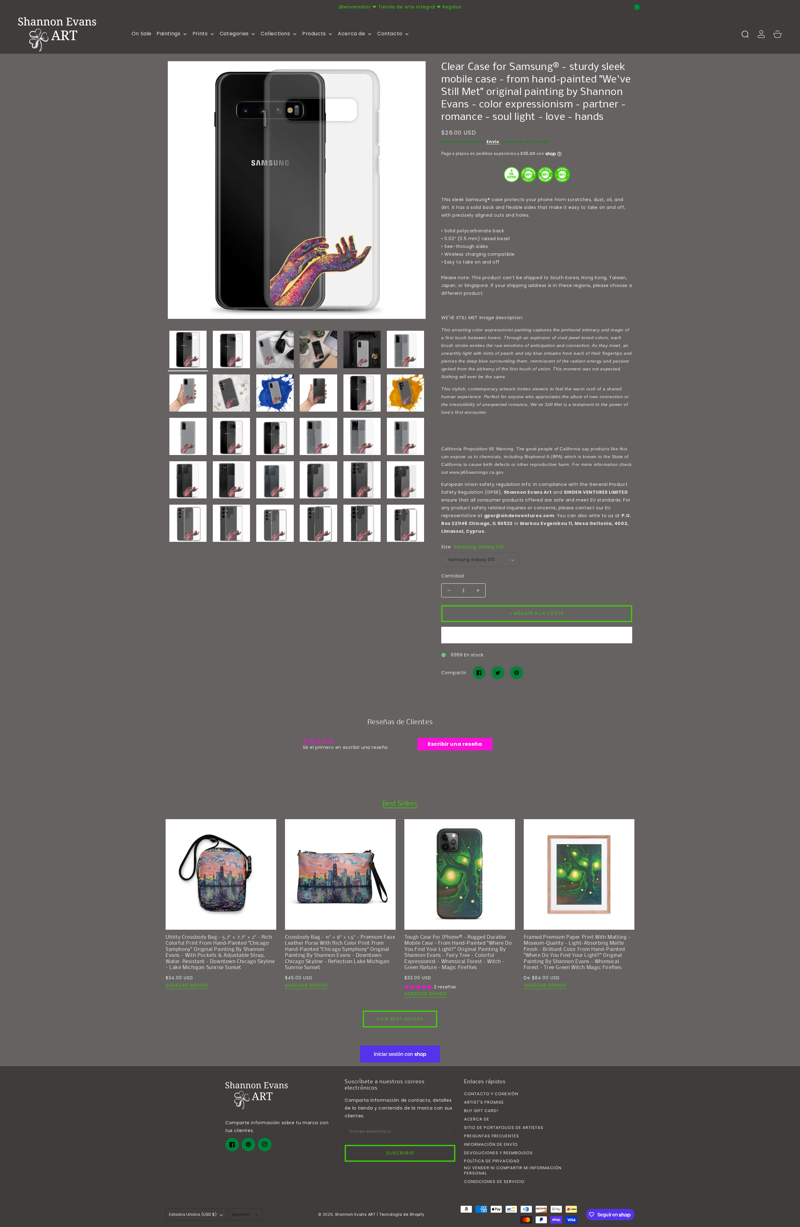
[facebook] (232, 1144)
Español (240, 1214)
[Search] (745, 34)
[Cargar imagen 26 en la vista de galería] (231, 525)
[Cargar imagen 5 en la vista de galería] (362, 351)
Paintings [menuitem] (168, 33)
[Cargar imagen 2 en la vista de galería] (231, 351)
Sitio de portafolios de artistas (503, 1128)
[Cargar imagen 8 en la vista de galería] (231, 394)
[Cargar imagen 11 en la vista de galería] (362, 394)
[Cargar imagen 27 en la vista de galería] (275, 525)
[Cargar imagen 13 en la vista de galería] (188, 438)
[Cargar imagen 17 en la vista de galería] (362, 438)
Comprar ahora (537, 635)
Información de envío (491, 1144)
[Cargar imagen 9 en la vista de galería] (275, 394)
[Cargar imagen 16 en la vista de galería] (318, 438)
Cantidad (452, 576)
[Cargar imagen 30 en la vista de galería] (405, 525)
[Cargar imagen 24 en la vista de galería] (405, 481)
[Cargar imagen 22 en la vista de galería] (318, 481)
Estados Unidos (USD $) (193, 1214)
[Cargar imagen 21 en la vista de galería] (275, 481)
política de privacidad (492, 1161)
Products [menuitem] (314, 33)
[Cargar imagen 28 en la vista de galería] (318, 525)
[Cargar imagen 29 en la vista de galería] (362, 525)
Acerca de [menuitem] (351, 33)
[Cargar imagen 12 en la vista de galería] (405, 394)
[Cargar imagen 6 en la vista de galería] (405, 351)
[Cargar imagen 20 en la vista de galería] (231, 481)
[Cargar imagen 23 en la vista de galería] (362, 481)
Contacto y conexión (491, 1094)
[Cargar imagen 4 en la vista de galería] (318, 351)
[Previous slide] (163, 7)
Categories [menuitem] (234, 33)
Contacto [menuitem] (389, 33)
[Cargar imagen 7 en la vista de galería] (188, 394)
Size (472, 547)
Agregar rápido (187, 985)
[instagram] (265, 1144)
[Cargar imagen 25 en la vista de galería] (188, 525)
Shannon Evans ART (355, 1214)
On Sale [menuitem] (142, 33)
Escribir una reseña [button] (455, 744)
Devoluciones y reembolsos (498, 1153)
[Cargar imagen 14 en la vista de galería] (231, 438)
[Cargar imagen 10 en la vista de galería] (318, 394)
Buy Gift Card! (481, 1111)
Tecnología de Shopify (402, 1214)
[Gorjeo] (498, 672)
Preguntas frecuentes (491, 1136)
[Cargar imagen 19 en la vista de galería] (188, 481)
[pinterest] (248, 1144)
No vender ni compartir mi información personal (513, 1170)
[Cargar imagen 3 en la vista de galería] (275, 351)
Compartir (454, 673)
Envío (493, 141)
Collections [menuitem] (275, 33)
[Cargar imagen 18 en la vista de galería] (405, 438)
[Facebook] (479, 672)
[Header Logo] (70, 34)
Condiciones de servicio (494, 1182)
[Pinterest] (516, 672)
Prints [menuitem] (200, 33)
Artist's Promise (484, 1102)
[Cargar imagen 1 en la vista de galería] (188, 351)
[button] (745, 34)
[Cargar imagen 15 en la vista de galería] (275, 438)
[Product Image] (297, 190)
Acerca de (476, 1119)
